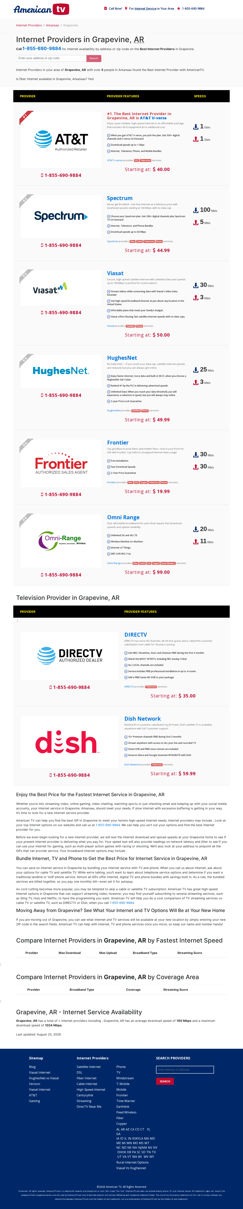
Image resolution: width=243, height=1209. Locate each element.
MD (152, 1138)
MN (129, 1143)
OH (119, 1152)
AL (118, 1129)
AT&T (33, 1095)
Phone (121, 1067)
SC (138, 1152)
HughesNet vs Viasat (44, 1078)
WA (134, 1157)
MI (124, 1143)
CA (132, 1129)
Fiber (120, 1118)
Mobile (121, 1089)
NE (129, 1147)
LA (141, 1138)
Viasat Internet (39, 1072)
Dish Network (142, 718)
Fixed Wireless (126, 1112)
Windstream (125, 1078)
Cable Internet (87, 1084)
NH (135, 1147)
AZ (127, 1129)
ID (121, 1138)
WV (146, 1157)
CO (137, 1129)
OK (124, 1152)
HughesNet (122, 357)
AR (123, 1129)
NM (144, 1147)
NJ (140, 1147)
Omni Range (123, 517)
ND (124, 1147)
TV (118, 1072)
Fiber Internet (86, 1078)
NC (118, 1147)
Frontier (118, 442)
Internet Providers (29, 25)
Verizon (34, 1084)
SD (143, 1152)
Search (94, 58)
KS (134, 1138)
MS (141, 1143)
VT (129, 1157)
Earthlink (122, 1107)
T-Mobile (122, 1084)
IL (125, 1138)
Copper (121, 1124)
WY (151, 1157)
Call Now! (115, 8)
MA (146, 1138)
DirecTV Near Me (89, 1107)
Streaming (84, 1101)
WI (140, 1157)
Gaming (34, 1101)
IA (117, 1138)
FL (148, 1129)
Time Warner (125, 1101)
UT (119, 1157)
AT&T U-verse (153, 117)
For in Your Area (151, 8)
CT (142, 1129)
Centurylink (85, 1095)
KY (138, 1138)
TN (148, 1152)
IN (129, 1138)
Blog (32, 1067)
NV (150, 1147)
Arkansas (52, 25)
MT (146, 1143)
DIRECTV (135, 634)
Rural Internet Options (132, 1162)
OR (129, 1152)
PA (134, 1152)
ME (118, 1143)
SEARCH (165, 1081)
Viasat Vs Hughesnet (131, 1168)
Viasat (115, 273)
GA (118, 1134)
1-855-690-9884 (193, 8)
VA (124, 1157)
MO (135, 1143)
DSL (79, 1072)
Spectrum (120, 198)
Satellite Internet (89, 1067)
